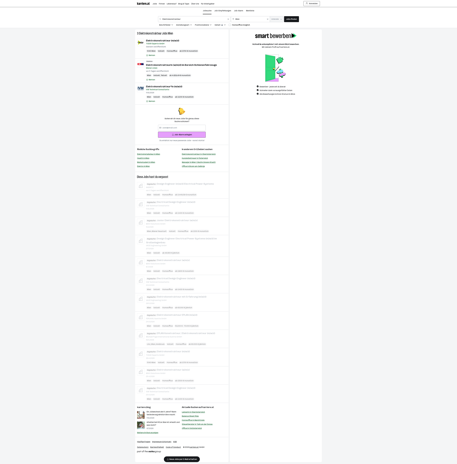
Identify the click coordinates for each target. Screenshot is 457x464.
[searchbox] (182, 128)
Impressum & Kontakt (161, 442)
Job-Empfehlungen (222, 11)
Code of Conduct (173, 447)
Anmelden (313, 3)
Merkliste (250, 11)
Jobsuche (207, 11)
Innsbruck (160, 344)
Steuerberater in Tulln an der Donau (197, 424)
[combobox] (194, 19)
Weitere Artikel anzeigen (147, 433)
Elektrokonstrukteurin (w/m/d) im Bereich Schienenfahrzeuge (181, 65)
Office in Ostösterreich (192, 428)
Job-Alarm (238, 11)
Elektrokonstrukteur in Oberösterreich (199, 154)
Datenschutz (143, 447)
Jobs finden (291, 19)
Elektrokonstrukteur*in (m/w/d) (164, 86)
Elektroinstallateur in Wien (148, 154)
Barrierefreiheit (157, 447)
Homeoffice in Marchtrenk (193, 420)
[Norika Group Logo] (149, 452)
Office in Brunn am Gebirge (193, 166)
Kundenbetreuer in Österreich (195, 158)
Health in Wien (143, 158)
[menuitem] (167, 25)
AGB (175, 442)
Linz (149, 344)
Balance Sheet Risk (190, 416)
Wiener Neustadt (159, 231)
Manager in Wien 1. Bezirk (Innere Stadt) (199, 162)
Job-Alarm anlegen (183, 134)
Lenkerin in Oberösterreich (193, 412)
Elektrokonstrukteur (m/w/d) (162, 40)
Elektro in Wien (143, 166)
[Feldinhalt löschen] (228, 19)
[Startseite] (145, 3)
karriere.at (208, 407)
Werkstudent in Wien (146, 162)
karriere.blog (144, 407)
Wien (170, 33)
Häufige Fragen (143, 442)
